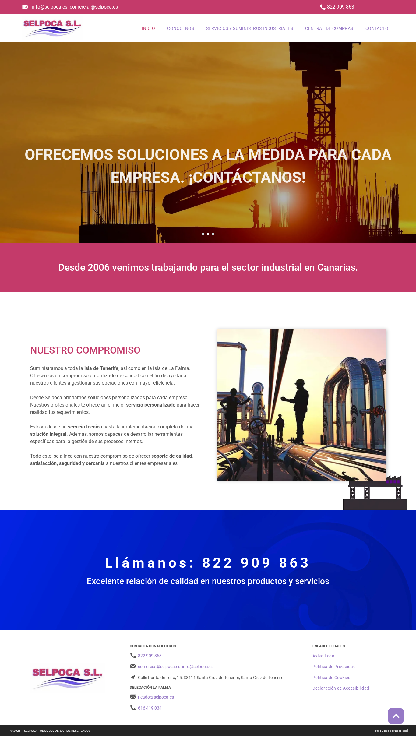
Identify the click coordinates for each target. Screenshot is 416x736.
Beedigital (401, 730)
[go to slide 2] (208, 234)
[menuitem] (148, 28)
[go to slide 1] (203, 234)
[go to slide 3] (213, 234)
